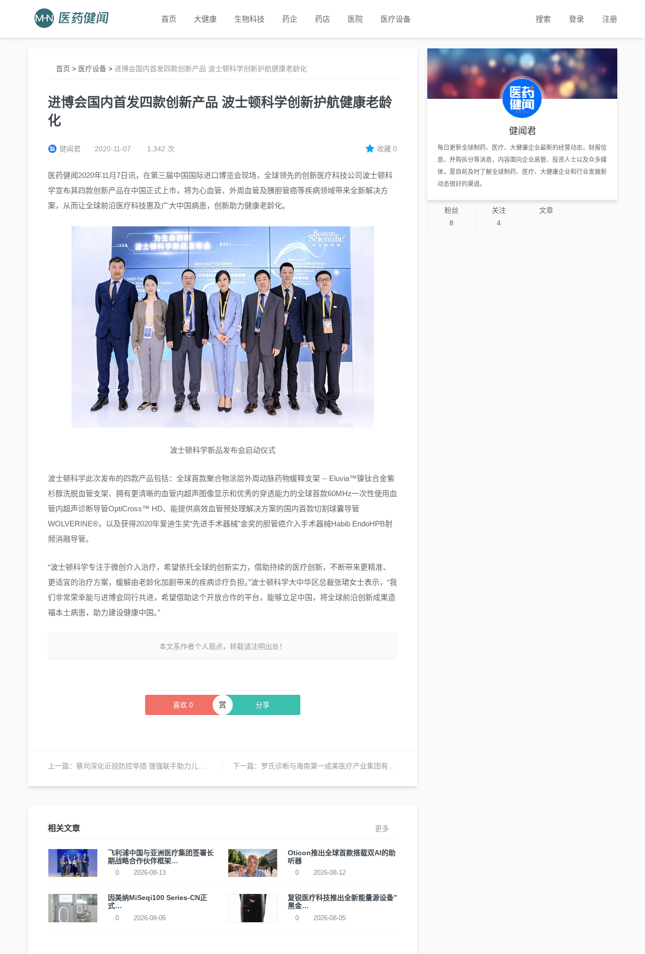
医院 (355, 19)
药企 (289, 19)
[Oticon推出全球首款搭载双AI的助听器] (253, 862)
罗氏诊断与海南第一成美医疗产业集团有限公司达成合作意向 (356, 766)
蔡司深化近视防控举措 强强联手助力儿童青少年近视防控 (165, 766)
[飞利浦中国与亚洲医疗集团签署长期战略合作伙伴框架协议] (73, 862)
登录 (576, 19)
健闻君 (70, 149)
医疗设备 (395, 19)
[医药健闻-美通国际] (75, 19)
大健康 (205, 19)
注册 (609, 19)
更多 (382, 828)
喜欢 (183, 705)
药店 (322, 19)
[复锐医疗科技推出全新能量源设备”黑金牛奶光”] (253, 908)
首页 (63, 69)
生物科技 (249, 19)
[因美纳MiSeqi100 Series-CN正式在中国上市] (73, 908)
